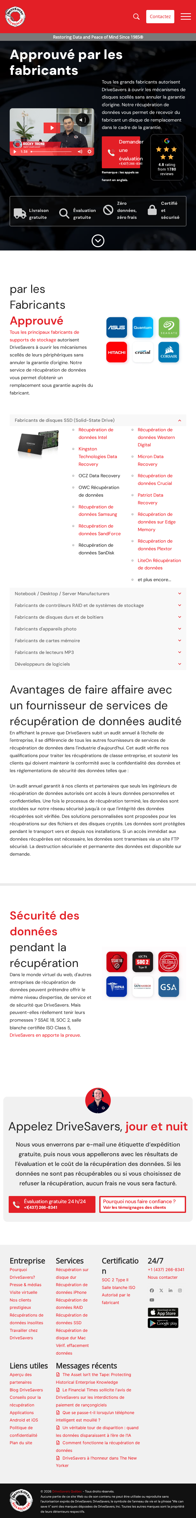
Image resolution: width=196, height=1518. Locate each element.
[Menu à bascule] (186, 16)
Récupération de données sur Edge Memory (157, 521)
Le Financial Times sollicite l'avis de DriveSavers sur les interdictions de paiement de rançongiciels (93, 1397)
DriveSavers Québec (67, 1491)
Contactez (160, 16)
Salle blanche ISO (118, 1287)
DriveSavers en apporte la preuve (45, 1035)
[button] (106, 339)
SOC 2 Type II (115, 1279)
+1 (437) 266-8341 (166, 1269)
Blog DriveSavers (26, 1389)
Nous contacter (163, 1277)
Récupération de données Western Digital (156, 437)
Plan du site (21, 1442)
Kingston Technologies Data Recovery (98, 456)
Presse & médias (25, 1284)
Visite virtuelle (23, 1292)
